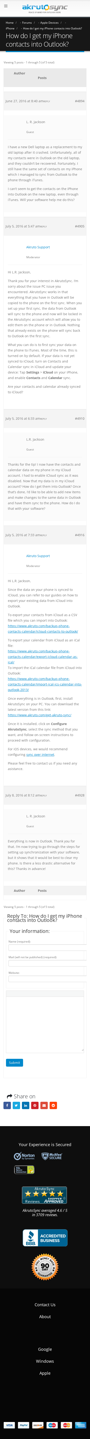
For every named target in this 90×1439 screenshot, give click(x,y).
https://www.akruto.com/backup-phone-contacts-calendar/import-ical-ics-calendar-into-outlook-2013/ (45, 684)
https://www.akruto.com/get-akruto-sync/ (39, 715)
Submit (14, 1062)
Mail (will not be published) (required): (33, 957)
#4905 (79, 226)
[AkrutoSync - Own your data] (45, 8)
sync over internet (40, 754)
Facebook (7, 1105)
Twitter (16, 1105)
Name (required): (20, 941)
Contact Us (45, 1304)
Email (44, 1105)
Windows (45, 1361)
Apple (45, 1373)
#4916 (79, 535)
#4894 (79, 101)
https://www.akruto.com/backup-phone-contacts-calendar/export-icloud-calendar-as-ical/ (43, 656)
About (45, 1316)
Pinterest (35, 1105)
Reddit (53, 1105)
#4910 (79, 418)
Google (45, 1349)
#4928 (79, 795)
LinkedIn (25, 1105)
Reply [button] (46, 101)
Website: (14, 973)
